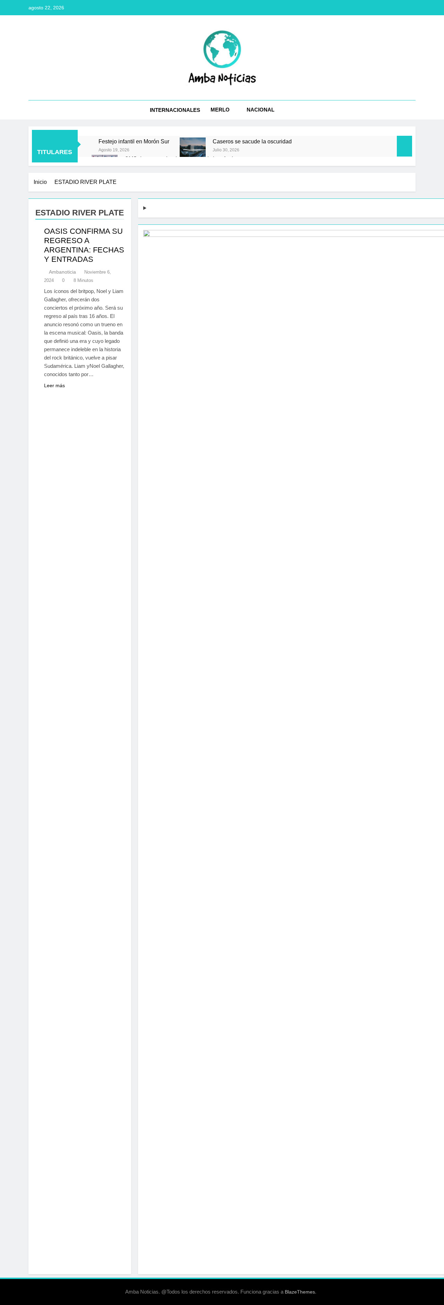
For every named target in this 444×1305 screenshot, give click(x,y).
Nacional (260, 110)
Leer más (54, 385)
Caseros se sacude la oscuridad (252, 141)
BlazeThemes (300, 1292)
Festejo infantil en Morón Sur (134, 141)
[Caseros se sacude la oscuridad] (193, 150)
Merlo (220, 110)
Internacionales (175, 110)
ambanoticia (62, 272)
